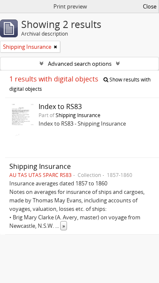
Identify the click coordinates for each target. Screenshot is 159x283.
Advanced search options (80, 63)
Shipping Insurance (78, 115)
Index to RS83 (60, 106)
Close (149, 6)
